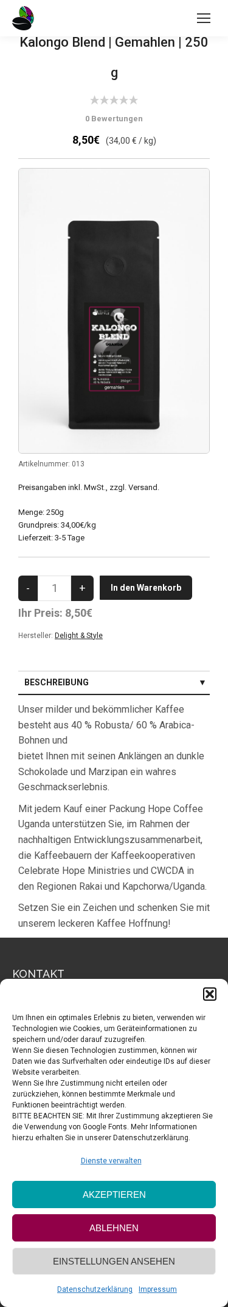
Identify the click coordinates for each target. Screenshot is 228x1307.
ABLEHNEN (114, 1228)
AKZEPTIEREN (114, 1194)
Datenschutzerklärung (95, 1289)
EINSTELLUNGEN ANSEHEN (114, 1261)
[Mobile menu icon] (204, 18)
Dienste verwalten (111, 1161)
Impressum (158, 1289)
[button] (210, 994)
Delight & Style (79, 635)
